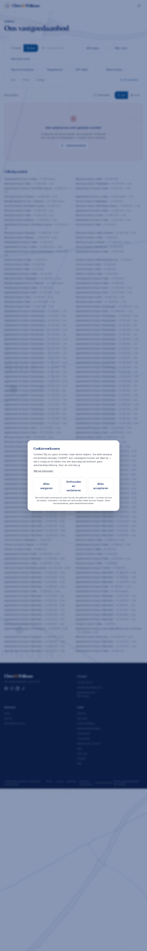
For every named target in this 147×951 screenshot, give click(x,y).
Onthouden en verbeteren (73, 486)
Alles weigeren (46, 486)
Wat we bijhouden (43, 470)
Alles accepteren (100, 486)
